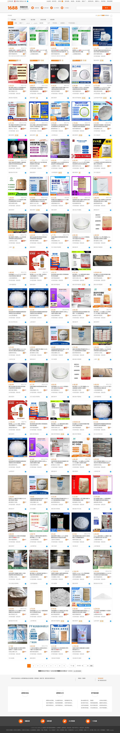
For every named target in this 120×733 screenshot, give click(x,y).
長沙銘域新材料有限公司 (77, 203)
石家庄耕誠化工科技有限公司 (56, 240)
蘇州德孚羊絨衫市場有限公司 (88, 703)
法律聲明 (58, 727)
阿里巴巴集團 (9, 730)
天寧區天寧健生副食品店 (105, 700)
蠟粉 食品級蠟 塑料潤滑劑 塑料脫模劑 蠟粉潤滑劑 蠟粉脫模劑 (38, 238)
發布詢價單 (100, 678)
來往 (95, 730)
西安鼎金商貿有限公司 (104, 705)
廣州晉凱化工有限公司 (98, 240)
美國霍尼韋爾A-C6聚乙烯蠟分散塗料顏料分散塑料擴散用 (17, 51)
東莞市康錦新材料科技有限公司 (98, 54)
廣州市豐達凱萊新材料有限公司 (13, 166)
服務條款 (64, 727)
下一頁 (72, 665)
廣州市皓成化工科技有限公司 (13, 614)
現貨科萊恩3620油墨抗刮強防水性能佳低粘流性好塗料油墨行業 (59, 51)
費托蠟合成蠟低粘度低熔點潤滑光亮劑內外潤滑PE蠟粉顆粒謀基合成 (102, 51)
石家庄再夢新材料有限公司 (56, 315)
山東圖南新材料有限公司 (98, 614)
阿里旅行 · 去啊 (55, 730)
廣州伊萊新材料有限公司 (77, 353)
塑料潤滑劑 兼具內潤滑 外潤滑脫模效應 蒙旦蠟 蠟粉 (60, 275)
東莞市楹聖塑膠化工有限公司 (13, 539)
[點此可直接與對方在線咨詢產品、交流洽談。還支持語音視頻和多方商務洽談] (110, 60)
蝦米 (66, 730)
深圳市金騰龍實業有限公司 (77, 577)
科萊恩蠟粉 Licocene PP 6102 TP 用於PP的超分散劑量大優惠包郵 (17, 275)
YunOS (76, 730)
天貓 (42, 730)
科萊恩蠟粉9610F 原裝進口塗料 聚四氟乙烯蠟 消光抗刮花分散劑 (59, 611)
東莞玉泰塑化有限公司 (13, 203)
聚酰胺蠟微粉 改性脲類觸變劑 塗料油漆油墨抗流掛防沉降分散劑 (38, 88)
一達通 (107, 730)
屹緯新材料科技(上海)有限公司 (13, 353)
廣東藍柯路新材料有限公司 (35, 278)
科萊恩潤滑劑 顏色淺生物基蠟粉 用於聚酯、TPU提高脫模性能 (81, 312)
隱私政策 (69, 727)
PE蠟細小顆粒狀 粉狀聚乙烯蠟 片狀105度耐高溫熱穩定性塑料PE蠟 (60, 88)
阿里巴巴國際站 (17, 730)
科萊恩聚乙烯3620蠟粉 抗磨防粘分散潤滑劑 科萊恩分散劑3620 (81, 200)
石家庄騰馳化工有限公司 (98, 166)
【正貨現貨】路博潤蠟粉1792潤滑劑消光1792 (102, 611)
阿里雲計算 (70, 730)
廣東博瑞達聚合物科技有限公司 (98, 203)
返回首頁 (70, 671)
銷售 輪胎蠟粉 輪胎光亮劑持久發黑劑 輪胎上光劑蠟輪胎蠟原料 (81, 536)
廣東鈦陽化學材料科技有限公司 (98, 502)
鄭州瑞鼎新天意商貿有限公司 (88, 700)
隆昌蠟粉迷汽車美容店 (70, 700)
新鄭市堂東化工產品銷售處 (77, 539)
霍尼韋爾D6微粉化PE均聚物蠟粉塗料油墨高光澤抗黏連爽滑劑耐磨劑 (17, 88)
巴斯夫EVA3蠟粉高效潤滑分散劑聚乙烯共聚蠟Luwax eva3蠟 (38, 536)
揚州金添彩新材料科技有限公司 (77, 651)
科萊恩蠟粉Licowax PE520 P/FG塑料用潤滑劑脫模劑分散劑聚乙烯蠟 (102, 88)
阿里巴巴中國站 (25, 730)
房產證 (91, 700)
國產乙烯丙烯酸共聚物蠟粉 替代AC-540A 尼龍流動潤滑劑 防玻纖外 (81, 350)
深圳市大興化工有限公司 (77, 278)
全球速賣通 (33, 730)
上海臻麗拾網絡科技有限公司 (35, 54)
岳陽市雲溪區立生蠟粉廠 (70, 703)
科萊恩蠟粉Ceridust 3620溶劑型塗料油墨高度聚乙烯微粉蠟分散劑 (60, 163)
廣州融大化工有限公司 (77, 315)
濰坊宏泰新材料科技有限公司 (35, 315)
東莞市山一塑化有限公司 (13, 128)
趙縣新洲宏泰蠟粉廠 (51, 700)
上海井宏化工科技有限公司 (13, 240)
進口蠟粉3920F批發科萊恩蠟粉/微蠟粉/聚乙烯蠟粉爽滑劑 (102, 275)
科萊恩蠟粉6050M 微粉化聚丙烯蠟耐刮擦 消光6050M (17, 536)
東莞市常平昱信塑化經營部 (98, 315)
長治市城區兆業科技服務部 (96, 705)
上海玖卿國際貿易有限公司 (13, 278)
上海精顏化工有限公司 (56, 166)
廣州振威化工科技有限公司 (77, 502)
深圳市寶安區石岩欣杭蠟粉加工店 (63, 705)
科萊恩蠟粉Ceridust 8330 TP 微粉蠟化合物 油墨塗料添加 (81, 238)
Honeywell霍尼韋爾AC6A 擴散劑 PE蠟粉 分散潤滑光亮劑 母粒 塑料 (102, 536)
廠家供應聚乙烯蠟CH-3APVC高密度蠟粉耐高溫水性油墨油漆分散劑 (59, 536)
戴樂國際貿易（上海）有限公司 (56, 128)
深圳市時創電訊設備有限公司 (106, 707)
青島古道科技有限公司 (98, 91)
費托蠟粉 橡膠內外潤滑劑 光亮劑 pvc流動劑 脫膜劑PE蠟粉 (59, 312)
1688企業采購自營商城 (13, 315)
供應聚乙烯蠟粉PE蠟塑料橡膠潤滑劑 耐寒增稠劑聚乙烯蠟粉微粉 (59, 574)
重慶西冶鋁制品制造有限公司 (106, 703)
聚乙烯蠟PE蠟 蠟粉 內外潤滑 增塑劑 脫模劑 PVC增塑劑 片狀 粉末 (17, 649)
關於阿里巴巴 (75, 727)
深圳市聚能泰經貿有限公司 (98, 278)
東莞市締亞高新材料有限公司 (35, 651)
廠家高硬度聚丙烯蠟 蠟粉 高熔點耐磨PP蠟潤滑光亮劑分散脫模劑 (81, 125)
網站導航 (87, 727)
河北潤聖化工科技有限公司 (13, 577)
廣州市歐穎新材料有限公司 (98, 577)
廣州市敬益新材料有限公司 (56, 614)
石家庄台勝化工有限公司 (13, 651)
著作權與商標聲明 (51, 727)
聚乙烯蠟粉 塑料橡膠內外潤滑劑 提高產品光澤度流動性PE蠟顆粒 (17, 125)
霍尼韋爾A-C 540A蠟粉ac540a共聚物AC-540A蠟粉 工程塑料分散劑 (102, 312)
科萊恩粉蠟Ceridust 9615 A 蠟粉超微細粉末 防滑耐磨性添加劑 (39, 611)
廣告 (25, 52)
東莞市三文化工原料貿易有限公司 (35, 203)
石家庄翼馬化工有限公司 (98, 128)
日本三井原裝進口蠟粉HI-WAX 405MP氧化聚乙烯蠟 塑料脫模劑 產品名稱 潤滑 (17, 350)
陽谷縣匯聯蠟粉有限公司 (61, 703)
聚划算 (45, 730)
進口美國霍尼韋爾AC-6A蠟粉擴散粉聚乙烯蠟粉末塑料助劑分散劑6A (102, 499)
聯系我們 (82, 727)
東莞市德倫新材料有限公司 (13, 54)
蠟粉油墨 (63, 56)
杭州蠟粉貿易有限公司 (60, 700)
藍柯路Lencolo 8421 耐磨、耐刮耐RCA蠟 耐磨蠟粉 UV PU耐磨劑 (38, 275)
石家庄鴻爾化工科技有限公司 (56, 353)
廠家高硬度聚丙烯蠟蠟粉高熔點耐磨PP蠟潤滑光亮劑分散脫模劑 (17, 312)
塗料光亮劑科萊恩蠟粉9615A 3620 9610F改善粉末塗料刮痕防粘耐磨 (102, 574)
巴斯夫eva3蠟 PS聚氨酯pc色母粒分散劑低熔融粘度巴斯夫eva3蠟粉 (102, 200)
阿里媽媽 (62, 730)
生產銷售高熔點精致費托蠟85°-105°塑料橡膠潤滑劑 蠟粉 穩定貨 (60, 350)
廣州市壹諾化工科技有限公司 (13, 91)
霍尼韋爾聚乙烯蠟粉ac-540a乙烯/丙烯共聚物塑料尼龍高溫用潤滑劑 (17, 238)
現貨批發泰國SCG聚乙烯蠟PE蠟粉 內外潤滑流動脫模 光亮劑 (81, 499)
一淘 (49, 730)
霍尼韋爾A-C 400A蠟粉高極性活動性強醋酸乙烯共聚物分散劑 (81, 275)
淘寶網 (38, 730)
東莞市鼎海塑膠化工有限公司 (35, 166)
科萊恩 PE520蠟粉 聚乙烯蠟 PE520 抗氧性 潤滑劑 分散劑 (38, 350)
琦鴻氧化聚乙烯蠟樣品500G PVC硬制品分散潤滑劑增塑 (60, 200)
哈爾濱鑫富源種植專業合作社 (97, 703)
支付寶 (91, 730)
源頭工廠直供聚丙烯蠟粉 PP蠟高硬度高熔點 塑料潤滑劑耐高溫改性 (17, 163)
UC (88, 730)
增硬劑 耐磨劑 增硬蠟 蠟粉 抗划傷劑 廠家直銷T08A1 (80, 649)
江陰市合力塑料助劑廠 (56, 539)
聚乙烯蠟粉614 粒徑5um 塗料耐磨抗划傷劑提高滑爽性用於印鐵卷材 (80, 88)
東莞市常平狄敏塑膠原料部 (56, 91)
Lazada (112, 730)
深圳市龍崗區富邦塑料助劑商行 (56, 278)
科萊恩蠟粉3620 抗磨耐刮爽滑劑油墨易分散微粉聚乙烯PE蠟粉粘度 (59, 125)
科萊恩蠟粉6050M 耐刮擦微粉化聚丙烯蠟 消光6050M (59, 649)
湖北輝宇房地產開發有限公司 (88, 707)
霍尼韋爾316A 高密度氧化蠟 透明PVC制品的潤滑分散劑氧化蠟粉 (39, 574)
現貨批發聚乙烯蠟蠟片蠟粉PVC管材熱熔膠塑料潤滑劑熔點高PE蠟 (17, 574)
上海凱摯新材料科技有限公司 (35, 614)
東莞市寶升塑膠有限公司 (35, 240)
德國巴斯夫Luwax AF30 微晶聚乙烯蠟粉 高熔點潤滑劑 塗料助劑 (17, 200)
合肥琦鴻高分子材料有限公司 (56, 203)
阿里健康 (102, 730)
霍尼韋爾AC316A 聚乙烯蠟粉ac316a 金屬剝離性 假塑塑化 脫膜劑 (102, 238)
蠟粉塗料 (59, 56)
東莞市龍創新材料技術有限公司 (35, 91)
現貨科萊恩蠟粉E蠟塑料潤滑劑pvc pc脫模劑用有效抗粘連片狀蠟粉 (81, 611)
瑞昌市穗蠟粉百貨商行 (51, 703)
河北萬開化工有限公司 (56, 577)
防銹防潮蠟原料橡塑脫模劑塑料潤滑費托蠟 (59, 238)
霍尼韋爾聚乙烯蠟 (18, 56)
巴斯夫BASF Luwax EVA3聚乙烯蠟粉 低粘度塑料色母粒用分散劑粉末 (81, 163)
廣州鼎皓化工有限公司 (35, 353)
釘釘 (98, 730)
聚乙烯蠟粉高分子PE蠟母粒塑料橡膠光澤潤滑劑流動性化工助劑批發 (38, 200)
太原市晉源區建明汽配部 (87, 705)
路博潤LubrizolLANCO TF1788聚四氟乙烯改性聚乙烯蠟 (38, 51)
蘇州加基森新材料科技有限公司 (56, 651)
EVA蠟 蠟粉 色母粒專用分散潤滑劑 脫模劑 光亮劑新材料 (102, 163)
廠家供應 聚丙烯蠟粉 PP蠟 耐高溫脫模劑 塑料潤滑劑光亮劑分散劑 (102, 125)
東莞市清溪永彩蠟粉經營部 (52, 705)
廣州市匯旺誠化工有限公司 (77, 240)
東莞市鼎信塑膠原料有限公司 (35, 128)
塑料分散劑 (11, 56)
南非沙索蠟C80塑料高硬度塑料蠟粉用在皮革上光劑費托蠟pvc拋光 (39, 125)
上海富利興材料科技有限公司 (98, 539)
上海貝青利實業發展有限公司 (35, 539)
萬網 (85, 730)
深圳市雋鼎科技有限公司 (77, 91)
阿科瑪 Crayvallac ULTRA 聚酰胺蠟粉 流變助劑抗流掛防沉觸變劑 (80, 574)
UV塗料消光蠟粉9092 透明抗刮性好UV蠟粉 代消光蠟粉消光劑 (38, 649)
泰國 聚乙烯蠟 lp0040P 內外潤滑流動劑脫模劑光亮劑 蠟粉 (38, 163)
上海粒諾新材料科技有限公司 (35, 577)
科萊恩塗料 (53, 56)
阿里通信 (81, 730)
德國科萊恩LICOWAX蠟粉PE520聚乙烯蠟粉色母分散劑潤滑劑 (17, 611)
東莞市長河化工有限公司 (77, 166)
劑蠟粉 (83, 678)
